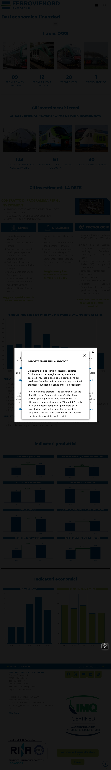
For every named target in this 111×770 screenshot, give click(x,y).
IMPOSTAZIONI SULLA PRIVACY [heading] (48, 361)
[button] (93, 351)
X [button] (84, 356)
